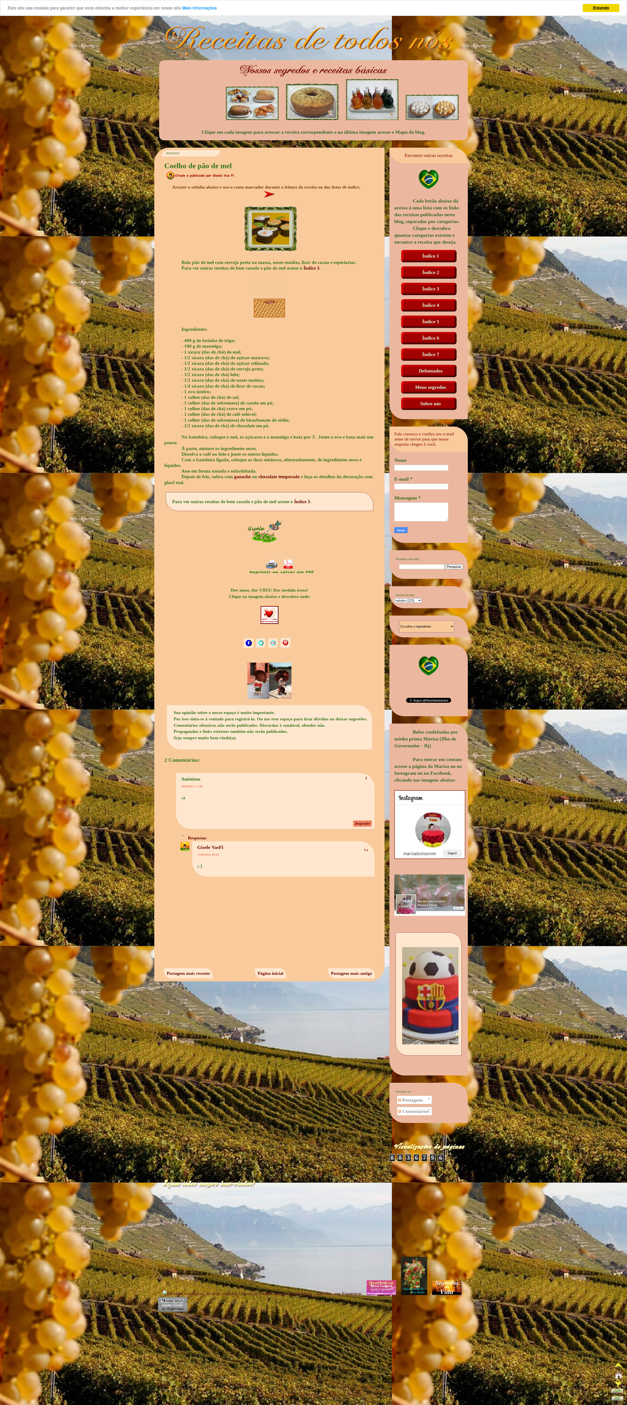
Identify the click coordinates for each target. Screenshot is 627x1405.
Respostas (197, 837)
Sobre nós (430, 403)
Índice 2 (430, 272)
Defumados (431, 370)
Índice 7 (430, 354)
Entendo (601, 8)
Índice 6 (430, 338)
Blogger (354, 1394)
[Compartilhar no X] (261, 647)
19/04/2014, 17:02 (192, 786)
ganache (242, 476)
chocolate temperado (279, 476)
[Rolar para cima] (618, 1366)
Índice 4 (430, 305)
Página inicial (270, 973)
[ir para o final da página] (617, 1399)
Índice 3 (311, 268)
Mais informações (199, 8)
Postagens (412, 1100)
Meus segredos (430, 387)
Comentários (415, 1111)
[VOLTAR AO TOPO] (617, 1391)
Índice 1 (430, 256)
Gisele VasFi (210, 847)
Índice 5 (430, 321)
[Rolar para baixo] (618, 1384)
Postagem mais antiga (351, 973)
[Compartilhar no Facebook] (249, 647)
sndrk (311, 1394)
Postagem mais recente (188, 973)
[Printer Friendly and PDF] (281, 573)
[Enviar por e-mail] (273, 647)
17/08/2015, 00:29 (208, 855)
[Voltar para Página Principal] (618, 1376)
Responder (362, 823)
